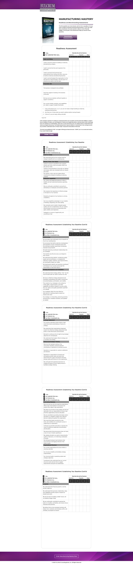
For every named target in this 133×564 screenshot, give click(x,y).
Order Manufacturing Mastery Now (66, 556)
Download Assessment (67, 37)
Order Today (49, 134)
